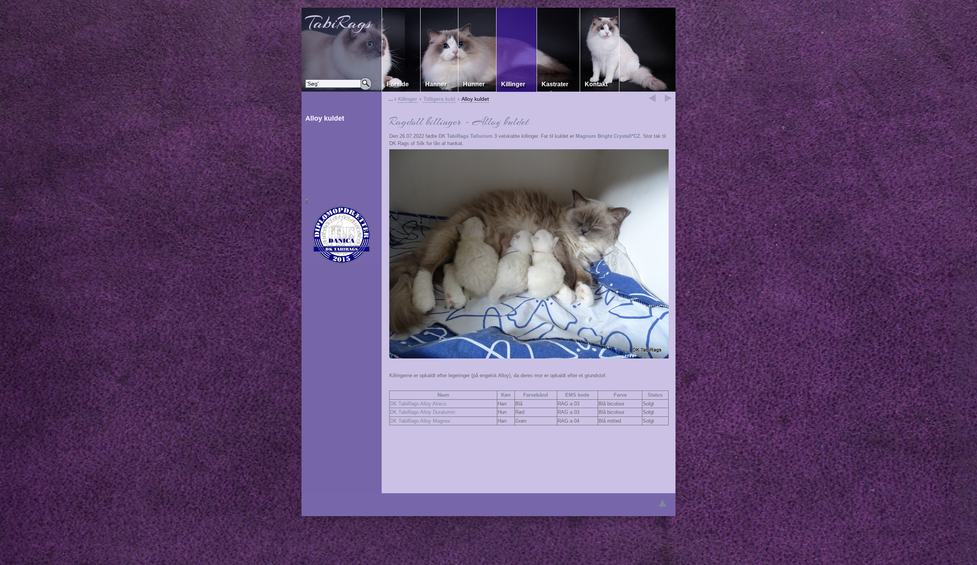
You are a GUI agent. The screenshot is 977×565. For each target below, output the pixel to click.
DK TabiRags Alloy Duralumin (422, 412)
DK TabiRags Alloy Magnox (420, 421)
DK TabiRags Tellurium (466, 136)
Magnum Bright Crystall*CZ (608, 136)
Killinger (407, 99)
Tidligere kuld (439, 99)
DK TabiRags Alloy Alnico (418, 404)
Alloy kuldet (475, 99)
